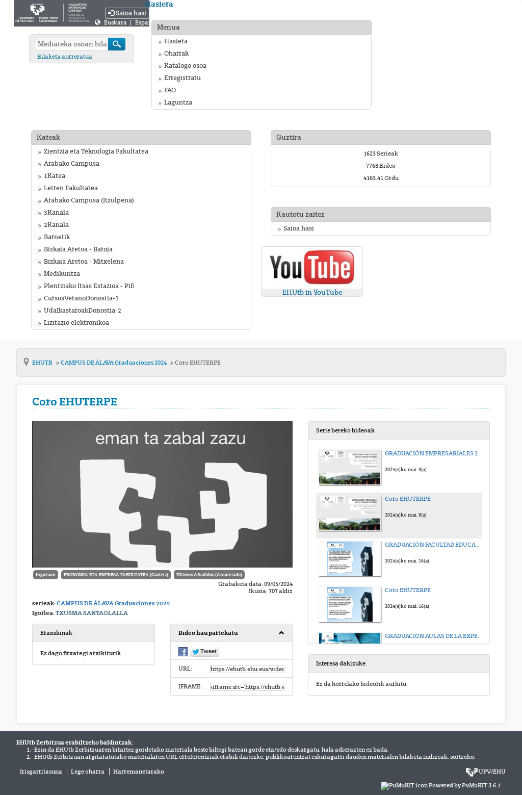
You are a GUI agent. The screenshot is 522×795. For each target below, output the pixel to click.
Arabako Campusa (71, 163)
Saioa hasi (130, 13)
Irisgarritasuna (41, 771)
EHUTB (43, 362)
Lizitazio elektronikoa (76, 322)
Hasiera (176, 41)
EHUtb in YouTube (312, 292)
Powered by (465, 785)
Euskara (116, 22)
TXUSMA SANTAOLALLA (92, 613)
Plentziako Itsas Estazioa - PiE (89, 286)
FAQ (170, 90)
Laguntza (178, 102)
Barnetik (57, 237)
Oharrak (176, 53)
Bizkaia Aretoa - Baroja (78, 249)
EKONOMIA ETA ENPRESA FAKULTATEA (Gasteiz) (116, 574)
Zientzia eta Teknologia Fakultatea (96, 151)
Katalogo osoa (185, 65)
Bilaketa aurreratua (64, 56)
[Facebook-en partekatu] (183, 651)
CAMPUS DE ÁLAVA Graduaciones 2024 (114, 362)
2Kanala (56, 224)
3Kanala (56, 212)
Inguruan (46, 574)
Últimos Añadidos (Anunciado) (209, 574)
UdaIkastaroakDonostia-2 (82, 310)
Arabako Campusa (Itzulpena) (89, 200)
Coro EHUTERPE (198, 362)
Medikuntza (62, 273)
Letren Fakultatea (71, 188)
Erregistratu (182, 78)
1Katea (54, 175)
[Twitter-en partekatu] (204, 651)
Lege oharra (88, 771)
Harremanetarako (138, 771)
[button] (232, 633)
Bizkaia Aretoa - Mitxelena (84, 261)
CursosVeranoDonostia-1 (81, 298)
